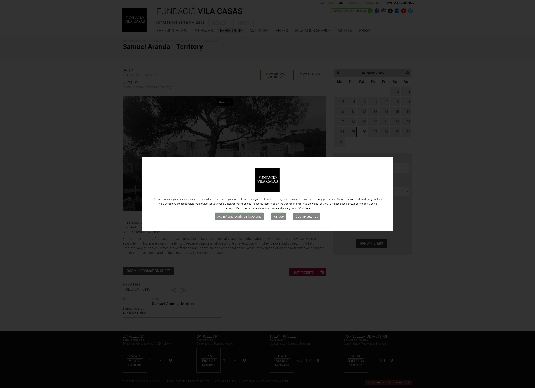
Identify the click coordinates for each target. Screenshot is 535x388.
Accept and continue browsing (239, 216)
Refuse (279, 216)
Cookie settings (307, 216)
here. (308, 208)
